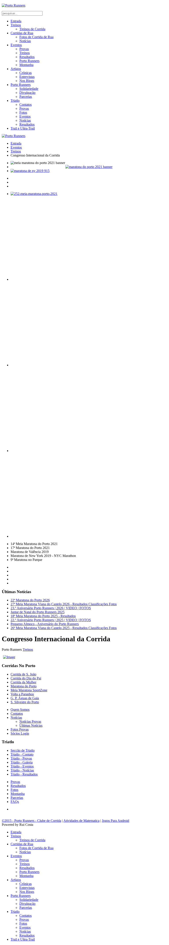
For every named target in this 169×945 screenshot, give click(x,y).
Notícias (25, 41)
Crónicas (25, 73)
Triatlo (15, 100)
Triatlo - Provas (21, 758)
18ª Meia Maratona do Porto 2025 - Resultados (43, 616)
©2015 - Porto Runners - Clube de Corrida (31, 820)
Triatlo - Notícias (22, 770)
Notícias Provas (30, 721)
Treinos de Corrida (32, 29)
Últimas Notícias (30, 725)
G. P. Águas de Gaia (25, 698)
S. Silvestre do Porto (25, 702)
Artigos (16, 69)
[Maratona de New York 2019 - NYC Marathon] (89, 171)
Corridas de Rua (22, 33)
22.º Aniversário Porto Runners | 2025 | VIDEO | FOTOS (51, 620)
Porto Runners (29, 61)
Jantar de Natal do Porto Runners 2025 (37, 612)
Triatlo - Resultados (24, 774)
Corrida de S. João (23, 674)
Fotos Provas (20, 729)
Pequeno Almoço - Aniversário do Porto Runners (45, 624)
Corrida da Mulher (23, 682)
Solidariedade (28, 89)
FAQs (15, 802)
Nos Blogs (26, 81)
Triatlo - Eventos (22, 766)
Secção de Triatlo (23, 750)
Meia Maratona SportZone (29, 690)
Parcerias (25, 96)
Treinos (16, 25)
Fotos (23, 112)
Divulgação (27, 92)
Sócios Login (20, 733)
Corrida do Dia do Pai (26, 678)
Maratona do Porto (24, 686)
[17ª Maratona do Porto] (88, 167)
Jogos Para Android (115, 820)
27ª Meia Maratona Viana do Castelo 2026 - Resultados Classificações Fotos (64, 604)
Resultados (27, 57)
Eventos (16, 45)
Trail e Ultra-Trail (23, 128)
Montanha (26, 65)
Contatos (25, 104)
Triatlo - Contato (22, 754)
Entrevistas (27, 77)
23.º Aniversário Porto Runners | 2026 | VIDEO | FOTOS (51, 608)
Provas (24, 49)
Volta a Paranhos (22, 694)
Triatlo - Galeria (22, 762)
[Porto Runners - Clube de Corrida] (13, 5)
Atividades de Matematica (81, 820)
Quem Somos (20, 709)
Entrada (16, 21)
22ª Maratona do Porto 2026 (30, 600)
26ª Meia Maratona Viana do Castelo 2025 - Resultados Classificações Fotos (64, 628)
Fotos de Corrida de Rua (36, 37)
